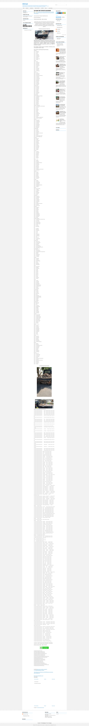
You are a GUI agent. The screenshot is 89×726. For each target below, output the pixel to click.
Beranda (24, 20)
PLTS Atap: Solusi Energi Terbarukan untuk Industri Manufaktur (60, 45)
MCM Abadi (25, 4)
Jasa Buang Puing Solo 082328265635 (62, 104)
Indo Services (59, 38)
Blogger (31, 30)
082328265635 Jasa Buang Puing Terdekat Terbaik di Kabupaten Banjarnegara (63, 65)
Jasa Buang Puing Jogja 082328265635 (62, 97)
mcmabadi (58, 31)
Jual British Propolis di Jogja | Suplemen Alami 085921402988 (63, 49)
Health (46, 8)
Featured (42, 8)
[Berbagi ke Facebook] (36, 677)
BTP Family (58, 20)
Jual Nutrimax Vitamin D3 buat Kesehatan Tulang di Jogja (62, 120)
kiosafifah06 (58, 29)
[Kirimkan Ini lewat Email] (34, 677)
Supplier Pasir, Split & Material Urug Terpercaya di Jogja (62, 90)
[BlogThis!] (35, 677)
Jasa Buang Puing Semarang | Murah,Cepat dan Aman (62, 73)
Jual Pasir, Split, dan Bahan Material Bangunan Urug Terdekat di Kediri (63, 57)
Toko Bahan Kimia (59, 25)
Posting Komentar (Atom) (40, 707)
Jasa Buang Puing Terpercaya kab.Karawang (42, 10)
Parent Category (37, 8)
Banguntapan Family (60, 43)
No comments (36, 13)
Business (27, 8)
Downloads (32, 8)
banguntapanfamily (59, 27)
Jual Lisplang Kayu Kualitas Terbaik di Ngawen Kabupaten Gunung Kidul (62, 81)
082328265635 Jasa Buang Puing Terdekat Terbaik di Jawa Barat (63, 112)
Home (23, 8)
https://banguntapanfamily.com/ (38, 675)
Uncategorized (50, 8)
